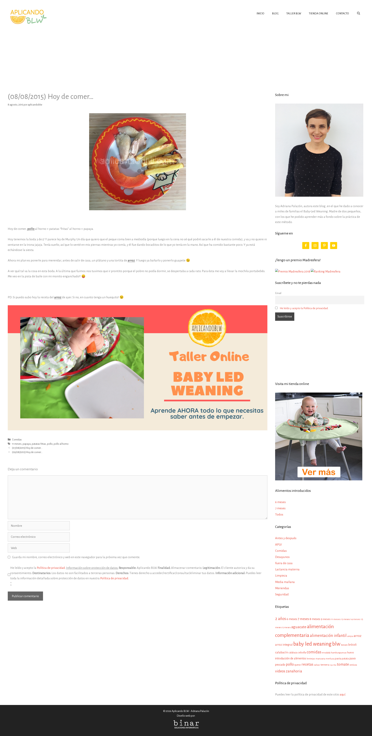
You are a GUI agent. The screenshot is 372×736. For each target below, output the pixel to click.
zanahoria (294, 671)
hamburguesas (339, 652)
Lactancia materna (287, 569)
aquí (342, 694)
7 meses (280, 508)
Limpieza (281, 575)
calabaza (292, 652)
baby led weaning (312, 644)
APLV (278, 544)
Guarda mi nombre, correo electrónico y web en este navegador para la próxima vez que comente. (76, 557)
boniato (344, 645)
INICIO (260, 13)
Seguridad (282, 594)
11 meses (17, 443)
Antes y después (285, 538)
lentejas (311, 658)
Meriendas (282, 588)
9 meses (326, 619)
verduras (353, 665)
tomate (343, 664)
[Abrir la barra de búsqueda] (358, 13)
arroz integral (284, 644)
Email (278, 293)
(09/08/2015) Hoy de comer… (27, 452)
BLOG (275, 13)
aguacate (298, 627)
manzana (320, 658)
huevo (350, 652)
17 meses (286, 627)
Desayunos (282, 557)
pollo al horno (61, 443)
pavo (352, 658)
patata (345, 658)
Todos (279, 514)
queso (297, 664)
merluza (330, 658)
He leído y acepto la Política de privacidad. (304, 308)
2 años (280, 619)
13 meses (345, 619)
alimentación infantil (328, 635)
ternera (324, 664)
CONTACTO (342, 13)
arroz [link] (131, 260)
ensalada (326, 652)
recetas (307, 664)
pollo (50, 443)
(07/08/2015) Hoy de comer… (27, 447)
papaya (27, 443)
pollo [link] (30, 228)
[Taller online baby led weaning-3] (137, 429)
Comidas (17, 439)
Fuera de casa (284, 563)
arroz (357, 636)
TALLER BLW (293, 13)
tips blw (333, 665)
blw (336, 644)
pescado (280, 664)
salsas (317, 665)
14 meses (355, 619)
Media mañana (285, 582)
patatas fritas (39, 443)
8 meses (315, 619)
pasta (338, 658)
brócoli (352, 644)
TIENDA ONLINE (318, 13)
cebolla (302, 652)
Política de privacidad (51, 567)
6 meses (280, 502)
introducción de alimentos (290, 658)
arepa (350, 636)
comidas (314, 652)
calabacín (281, 652)
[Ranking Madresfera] (325, 271)
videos (280, 671)
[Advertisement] (186, 55)
